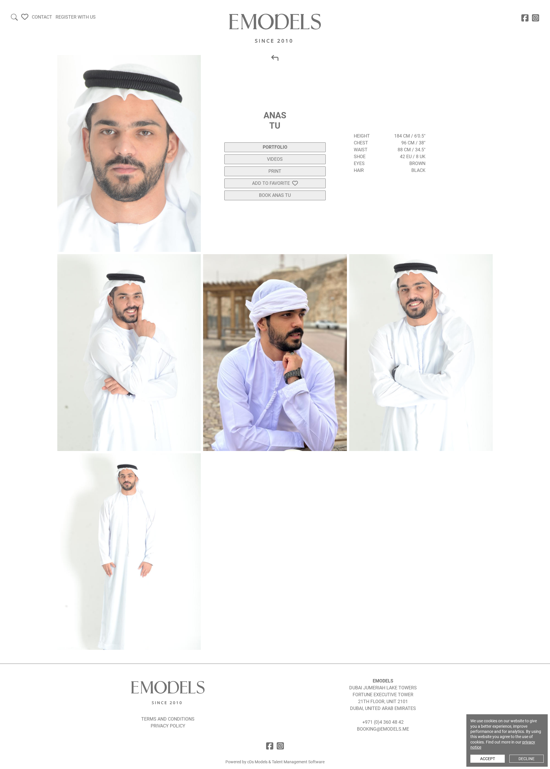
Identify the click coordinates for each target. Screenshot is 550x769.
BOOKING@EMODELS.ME (383, 729)
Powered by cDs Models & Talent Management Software (275, 762)
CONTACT (42, 17)
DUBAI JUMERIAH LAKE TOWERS (383, 687)
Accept (487, 758)
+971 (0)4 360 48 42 (383, 722)
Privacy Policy (168, 726)
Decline (526, 758)
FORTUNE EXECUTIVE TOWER (383, 694)
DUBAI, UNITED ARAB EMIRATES (383, 708)
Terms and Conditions (168, 719)
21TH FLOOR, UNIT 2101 (383, 701)
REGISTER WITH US (76, 17)
